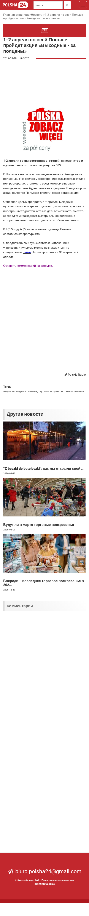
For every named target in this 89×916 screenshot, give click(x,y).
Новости (37, 14)
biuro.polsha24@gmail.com (48, 871)
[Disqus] (44, 670)
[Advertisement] (30, 83)
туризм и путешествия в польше (62, 391)
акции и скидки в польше (20, 391)
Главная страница (16, 14)
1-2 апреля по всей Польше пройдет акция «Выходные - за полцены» (43, 16)
